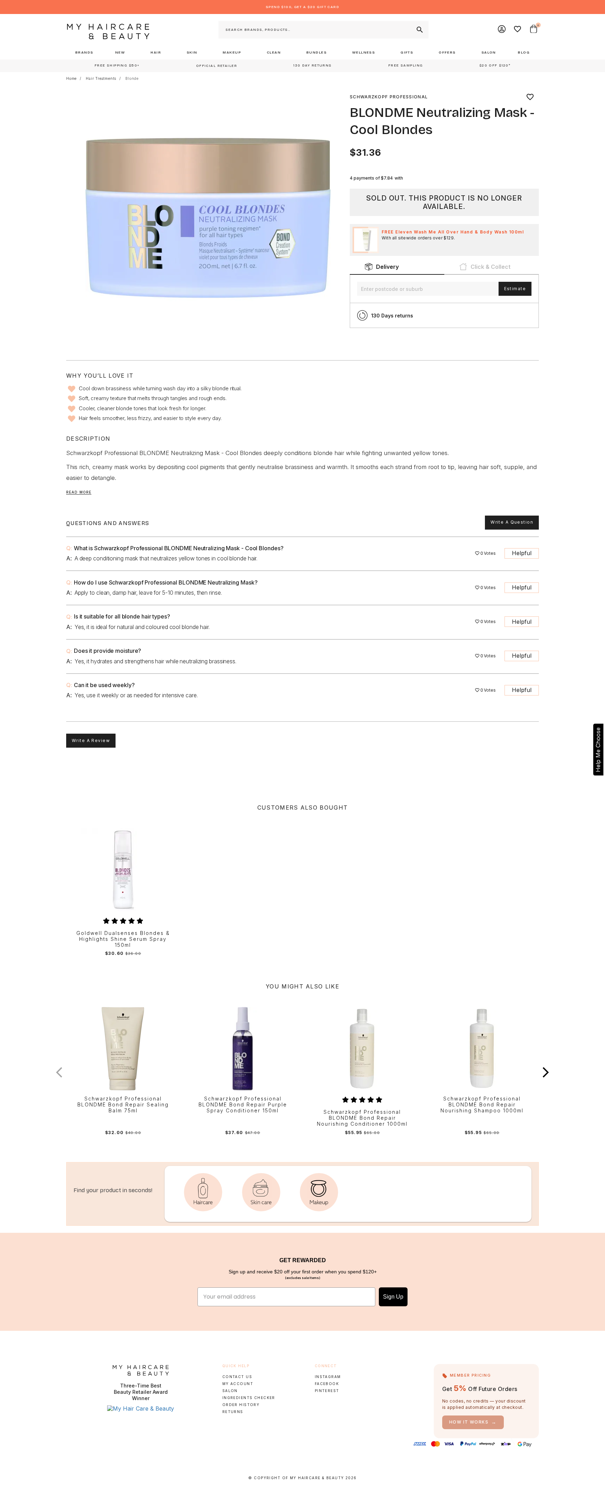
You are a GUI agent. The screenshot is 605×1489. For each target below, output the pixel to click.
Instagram (328, 1377)
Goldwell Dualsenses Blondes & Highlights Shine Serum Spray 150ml (123, 939)
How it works (473, 1422)
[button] (546, 1072)
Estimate (515, 288)
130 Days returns (392, 316)
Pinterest (327, 1391)
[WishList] (518, 30)
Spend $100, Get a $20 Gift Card (302, 7)
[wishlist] (530, 97)
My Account (237, 1384)
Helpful (521, 553)
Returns (232, 1412)
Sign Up (393, 1297)
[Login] (502, 30)
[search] (419, 30)
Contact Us (237, 1377)
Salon (230, 1391)
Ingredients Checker (248, 1398)
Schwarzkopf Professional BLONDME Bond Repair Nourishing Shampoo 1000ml (481, 1104)
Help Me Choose (597, 749)
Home (71, 78)
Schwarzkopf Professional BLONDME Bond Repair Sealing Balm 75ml (123, 1104)
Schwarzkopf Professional (389, 96)
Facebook (327, 1384)
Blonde (132, 78)
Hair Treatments (101, 78)
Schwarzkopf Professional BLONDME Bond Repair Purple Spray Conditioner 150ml (243, 1104)
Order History (241, 1405)
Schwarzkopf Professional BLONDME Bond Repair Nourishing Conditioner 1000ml (362, 1118)
